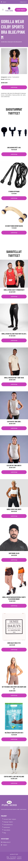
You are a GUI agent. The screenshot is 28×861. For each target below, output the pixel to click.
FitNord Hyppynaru (14, 191)
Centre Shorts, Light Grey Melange (14, 776)
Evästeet (19, 857)
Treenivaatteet (15, 77)
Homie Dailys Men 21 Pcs (14, 643)
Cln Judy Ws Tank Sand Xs (14, 465)
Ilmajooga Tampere (8, 822)
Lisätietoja (14, 87)
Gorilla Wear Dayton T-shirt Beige (14, 378)
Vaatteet (9, 77)
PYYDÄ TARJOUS (21, 9)
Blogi (5, 832)
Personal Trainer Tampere (10, 819)
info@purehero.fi (23, 2)
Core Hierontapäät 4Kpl (14, 147)
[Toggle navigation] (3, 9)
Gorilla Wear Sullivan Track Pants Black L (14, 334)
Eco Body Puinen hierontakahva (14, 226)
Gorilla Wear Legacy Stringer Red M (14, 290)
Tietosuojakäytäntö (11, 858)
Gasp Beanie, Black (14, 553)
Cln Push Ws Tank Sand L (14, 421)
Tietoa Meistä (7, 830)
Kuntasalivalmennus (8, 824)
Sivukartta (19, 858)
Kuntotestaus (7, 827)
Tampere (4, 2)
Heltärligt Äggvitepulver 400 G (14, 733)
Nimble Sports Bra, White (14, 509)
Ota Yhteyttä (13, 857)
